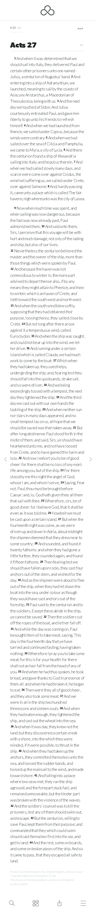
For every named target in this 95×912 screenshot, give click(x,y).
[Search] (12, 903)
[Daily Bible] (36, 903)
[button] (19, 27)
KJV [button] (13, 28)
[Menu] (83, 903)
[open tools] (80, 28)
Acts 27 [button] (23, 45)
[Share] (59, 903)
